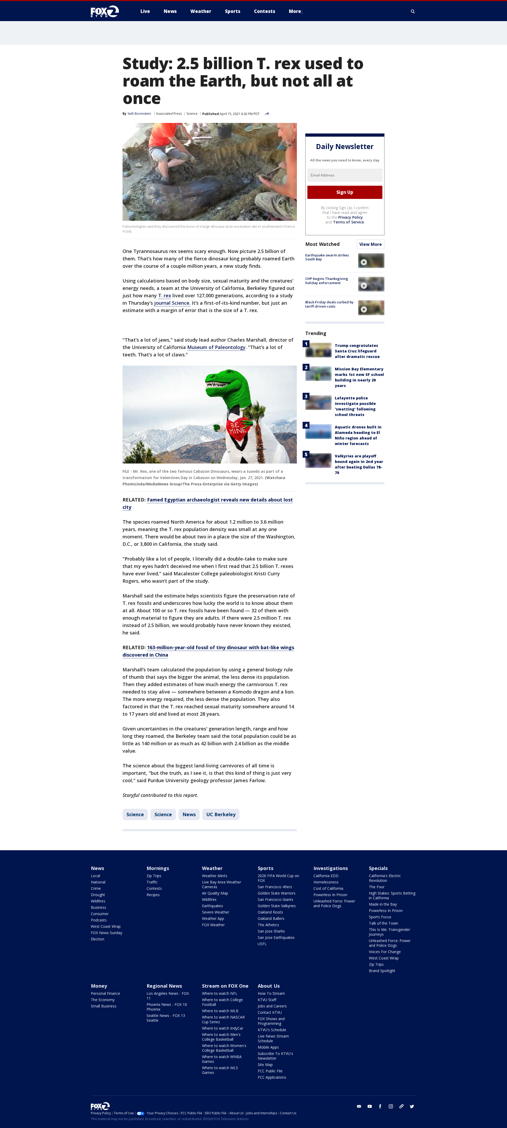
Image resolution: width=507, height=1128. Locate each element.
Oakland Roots (270, 912)
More (295, 11)
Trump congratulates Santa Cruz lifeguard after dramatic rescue (357, 351)
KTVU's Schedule (272, 1029)
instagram (391, 1106)
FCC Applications (272, 1077)
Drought (98, 894)
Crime (96, 888)
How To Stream (271, 993)
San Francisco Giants (275, 899)
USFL (262, 943)
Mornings (158, 868)
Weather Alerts (214, 875)
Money (99, 986)
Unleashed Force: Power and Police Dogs (334, 903)
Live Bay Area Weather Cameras (221, 884)
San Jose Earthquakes (276, 937)
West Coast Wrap (106, 926)
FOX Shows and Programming (271, 1021)
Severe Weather (215, 912)
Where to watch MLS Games (220, 1070)
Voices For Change (385, 951)
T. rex (164, 295)
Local (95, 875)
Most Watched (322, 244)
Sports (265, 868)
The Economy (103, 999)
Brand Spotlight (382, 970)
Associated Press (169, 113)
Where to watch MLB (220, 1010)
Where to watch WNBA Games (222, 1059)
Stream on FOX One (225, 986)
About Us (269, 986)
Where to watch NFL (219, 993)
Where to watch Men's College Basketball (221, 1037)
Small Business (103, 1005)
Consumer (100, 913)
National (98, 882)
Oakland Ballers (271, 918)
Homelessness (326, 882)
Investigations (330, 868)
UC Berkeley (221, 814)
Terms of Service (348, 221)
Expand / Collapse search (413, 11)
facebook (380, 1106)
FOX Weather (213, 924)
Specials (378, 868)
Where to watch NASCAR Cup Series (223, 1019)
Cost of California (328, 888)
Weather (212, 868)
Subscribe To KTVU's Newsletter (275, 1056)
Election (97, 938)
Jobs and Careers (272, 1005)
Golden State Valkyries (277, 905)
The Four (376, 886)
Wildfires (98, 901)
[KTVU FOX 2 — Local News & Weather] (108, 11)
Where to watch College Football (222, 1002)
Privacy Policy (350, 217)
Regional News (164, 986)
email (359, 1106)
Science (192, 113)
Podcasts (99, 920)
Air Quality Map (215, 893)
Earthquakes (212, 905)
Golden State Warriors (276, 893)
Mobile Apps (268, 1047)
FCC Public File (270, 1070)
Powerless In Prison (330, 894)
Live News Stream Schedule (273, 1038)
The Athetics (268, 924)
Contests (154, 888)
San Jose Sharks (271, 931)
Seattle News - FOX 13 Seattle (166, 1018)
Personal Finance (105, 993)
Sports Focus (380, 916)
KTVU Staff (267, 999)
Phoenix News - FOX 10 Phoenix (167, 1007)
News (189, 814)
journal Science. (172, 303)
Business (98, 907)
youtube (369, 1106)
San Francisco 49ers (275, 886)
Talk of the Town (383, 923)
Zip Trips (154, 875)
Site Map (265, 1064)
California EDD (326, 875)
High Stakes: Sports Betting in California (392, 895)
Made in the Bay (383, 904)
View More (370, 244)
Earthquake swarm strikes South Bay (327, 257)
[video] (371, 260)
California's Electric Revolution (385, 878)
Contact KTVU (270, 1012)
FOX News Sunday (106, 932)
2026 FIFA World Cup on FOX (278, 878)
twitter (412, 1106)
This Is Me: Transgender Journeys (389, 932)
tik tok (401, 1106)
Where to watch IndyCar (222, 1028)
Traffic (152, 882)
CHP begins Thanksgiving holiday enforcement (326, 280)
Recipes (153, 894)
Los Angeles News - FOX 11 (168, 996)
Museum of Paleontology (216, 347)
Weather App (213, 918)
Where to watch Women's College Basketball (224, 1048)
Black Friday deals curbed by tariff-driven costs (329, 304)
